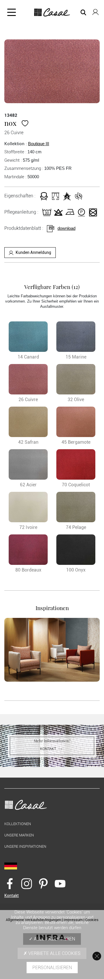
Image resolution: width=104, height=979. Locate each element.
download (66, 228)
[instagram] (26, 883)
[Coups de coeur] (25, 123)
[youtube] (60, 883)
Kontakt (48, 749)
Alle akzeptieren (54, 939)
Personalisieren (52, 967)
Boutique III (38, 143)
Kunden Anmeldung (33, 252)
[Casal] (52, 12)
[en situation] (52, 650)
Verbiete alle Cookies (54, 953)
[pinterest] (43, 883)
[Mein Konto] (95, 11)
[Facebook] (9, 883)
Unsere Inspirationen (25, 846)
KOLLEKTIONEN (17, 824)
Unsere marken (19, 835)
